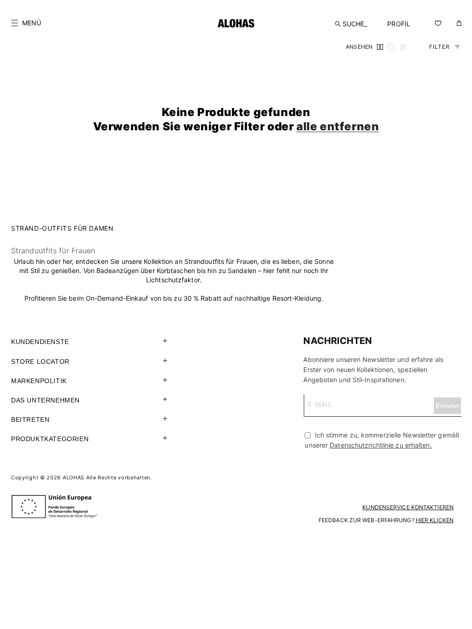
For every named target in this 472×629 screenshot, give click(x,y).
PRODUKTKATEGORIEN (49, 439)
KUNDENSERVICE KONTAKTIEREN (408, 507)
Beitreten (30, 419)
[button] (26, 23)
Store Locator (40, 361)
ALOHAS (73, 477)
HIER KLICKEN (435, 520)
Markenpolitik (39, 380)
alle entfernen (337, 126)
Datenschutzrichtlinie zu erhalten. (380, 445)
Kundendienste (40, 341)
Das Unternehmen (45, 400)
